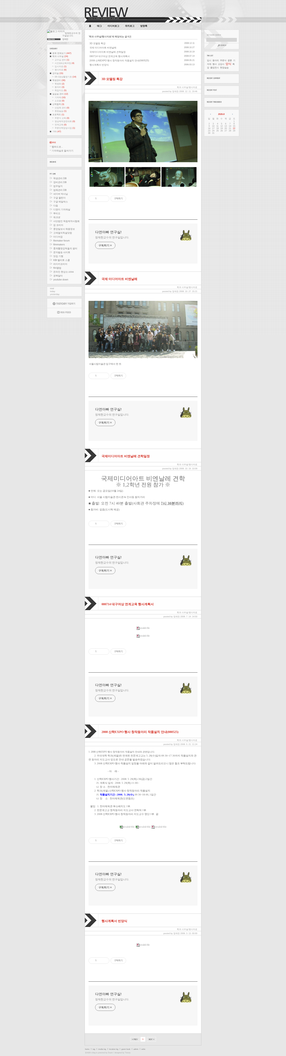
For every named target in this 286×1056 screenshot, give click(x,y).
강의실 (57, 73)
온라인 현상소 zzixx (63, 271)
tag (94, 1049)
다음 (55, 205)
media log (102, 1049)
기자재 (60, 97)
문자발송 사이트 (61, 252)
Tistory (128, 1053)
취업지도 (61, 90)
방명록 (143, 26)
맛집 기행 (58, 256)
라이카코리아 (60, 264)
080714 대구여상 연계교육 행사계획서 (109, 56)
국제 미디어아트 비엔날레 (102, 47)
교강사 (221, 64)
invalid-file (145, 628)
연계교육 (61, 124)
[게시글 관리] (105, 199)
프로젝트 (58, 114)
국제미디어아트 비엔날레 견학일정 (107, 52)
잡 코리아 (58, 225)
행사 (214, 64)
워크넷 (56, 217)
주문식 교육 (62, 118)
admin (135, 1049)
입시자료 (61, 66)
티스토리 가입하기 (64, 303)
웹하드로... (57, 146)
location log (113, 1049)
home (87, 1049)
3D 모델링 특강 (97, 43)
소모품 (59, 101)
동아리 (59, 87)
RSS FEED (64, 313)
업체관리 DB (60, 190)
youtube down (60, 279)
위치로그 (129, 26)
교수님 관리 (62, 60)
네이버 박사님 (60, 194)
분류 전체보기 (61, 53)
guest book (125, 1049)
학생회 (59, 84)
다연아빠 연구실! (108, 232)
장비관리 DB (60, 182)
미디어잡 (58, 236)
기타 (56, 131)
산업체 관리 (62, 108)
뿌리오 (56, 213)
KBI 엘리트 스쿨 (61, 260)
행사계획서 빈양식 (99, 64)
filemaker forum (61, 240)
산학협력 (58, 104)
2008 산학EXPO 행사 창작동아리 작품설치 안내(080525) (119, 60)
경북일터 (58, 275)
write (143, 1049)
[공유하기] (100, 199)
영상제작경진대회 (65, 121)
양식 (228, 63)
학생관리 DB (60, 178)
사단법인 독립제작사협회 (66, 221)
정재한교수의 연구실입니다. (112, 237)
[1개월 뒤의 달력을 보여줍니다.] (232, 114)
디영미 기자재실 (61, 209)
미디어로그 (113, 26)
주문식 (223, 60)
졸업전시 (214, 67)
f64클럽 (57, 268)
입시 (209, 60)
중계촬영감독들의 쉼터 (65, 248)
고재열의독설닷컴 (62, 233)
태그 (99, 26)
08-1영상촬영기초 (65, 77)
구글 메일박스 (60, 201)
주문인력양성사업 (65, 128)
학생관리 (58, 80)
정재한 (87, 1053)
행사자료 (61, 70)
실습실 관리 (60, 94)
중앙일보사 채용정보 (64, 229)
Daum (110, 1053)
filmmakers (59, 244)
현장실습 (61, 111)
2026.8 (221, 114)
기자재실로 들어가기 (62, 150)
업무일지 (58, 186)
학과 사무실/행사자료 (187, 87)
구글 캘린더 (59, 197)
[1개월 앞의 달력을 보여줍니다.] (210, 114)
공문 (230, 60)
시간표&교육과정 (64, 63)
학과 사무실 (60, 56)
